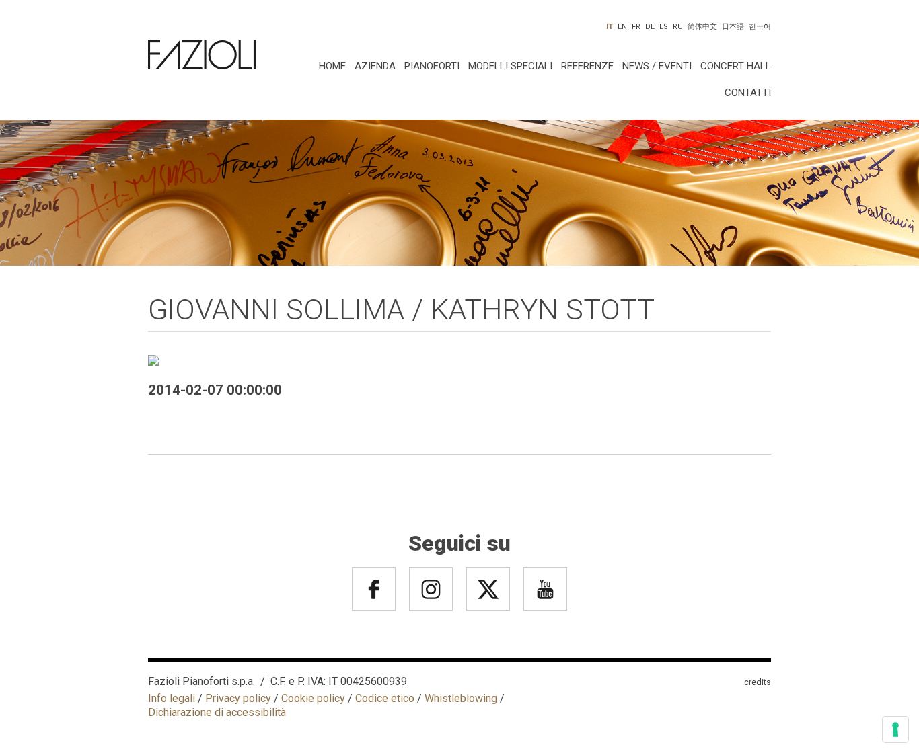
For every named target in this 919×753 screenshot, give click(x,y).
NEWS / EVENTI (657, 66)
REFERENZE (587, 66)
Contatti (748, 93)
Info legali (171, 698)
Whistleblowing (461, 698)
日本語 (733, 26)
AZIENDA (375, 66)
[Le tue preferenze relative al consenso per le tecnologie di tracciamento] (895, 729)
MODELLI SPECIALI (510, 66)
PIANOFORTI (431, 66)
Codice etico (384, 698)
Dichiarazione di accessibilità (217, 712)
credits (757, 682)
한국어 (760, 26)
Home (332, 66)
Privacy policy (238, 698)
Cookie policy (313, 698)
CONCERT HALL (735, 66)
